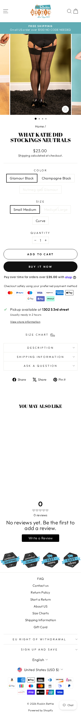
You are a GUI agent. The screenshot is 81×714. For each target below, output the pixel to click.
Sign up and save (39, 649)
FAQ (40, 579)
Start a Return (40, 599)
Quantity (41, 232)
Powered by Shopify (40, 710)
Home (39, 126)
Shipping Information (40, 620)
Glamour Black (22, 178)
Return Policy (40, 592)
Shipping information (40, 356)
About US (40, 606)
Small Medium (25, 209)
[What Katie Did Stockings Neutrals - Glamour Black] (12, 478)
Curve (40, 220)
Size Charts (40, 613)
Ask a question (40, 365)
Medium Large (56, 209)
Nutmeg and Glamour (40, 189)
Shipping (24, 155)
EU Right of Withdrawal (39, 639)
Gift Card (41, 627)
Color (40, 170)
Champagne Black (56, 178)
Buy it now (41, 266)
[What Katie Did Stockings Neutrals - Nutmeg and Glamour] (22, 478)
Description (40, 347)
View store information (25, 321)
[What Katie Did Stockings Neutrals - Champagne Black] (17, 478)
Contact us (40, 586)
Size (40, 201)
